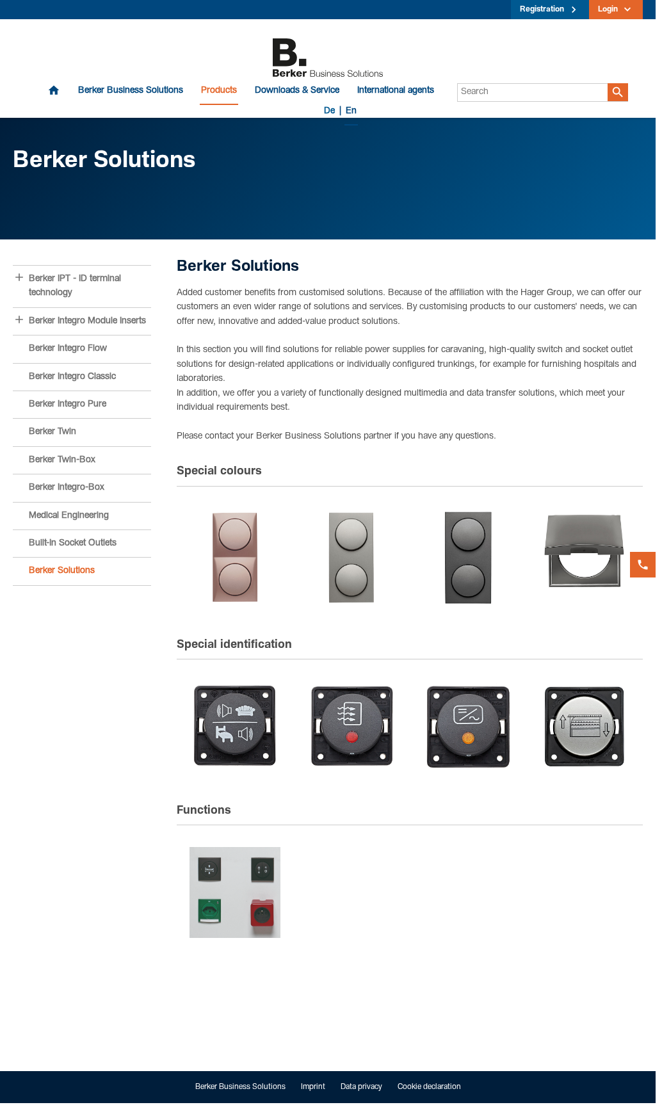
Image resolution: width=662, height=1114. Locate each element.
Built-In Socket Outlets (73, 543)
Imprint (313, 1087)
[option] (235, 557)
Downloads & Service (297, 90)
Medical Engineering (69, 516)
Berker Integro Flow (68, 348)
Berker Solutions (62, 571)
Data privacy (361, 1087)
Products (219, 90)
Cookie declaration (429, 1087)
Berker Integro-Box (66, 487)
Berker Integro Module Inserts (87, 321)
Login (608, 9)
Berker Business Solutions (130, 90)
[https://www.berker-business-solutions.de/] (328, 58)
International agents (395, 90)
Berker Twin (52, 432)
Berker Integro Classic (72, 377)
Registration (542, 9)
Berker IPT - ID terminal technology (75, 286)
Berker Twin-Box (62, 460)
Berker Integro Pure (67, 404)
